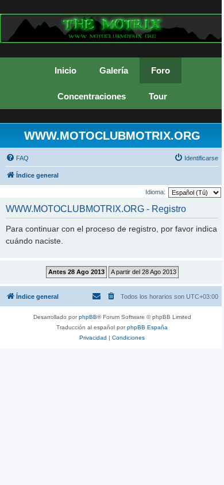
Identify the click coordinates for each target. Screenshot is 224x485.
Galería (113, 70)
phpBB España (147, 327)
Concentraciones (91, 96)
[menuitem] (17, 158)
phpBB (88, 317)
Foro (160, 70)
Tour (158, 96)
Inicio (65, 70)
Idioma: (155, 191)
